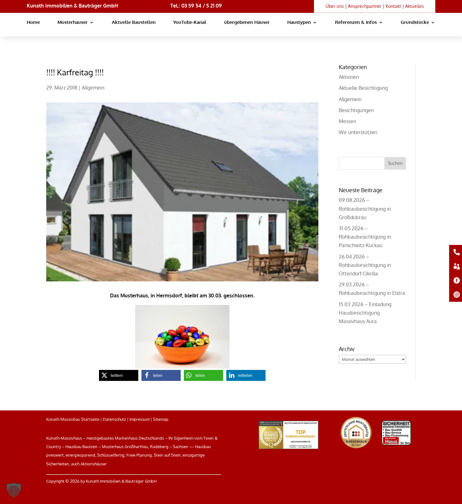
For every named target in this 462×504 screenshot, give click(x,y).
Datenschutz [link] (114, 419)
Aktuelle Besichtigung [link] (363, 88)
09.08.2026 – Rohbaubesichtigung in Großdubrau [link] (365, 208)
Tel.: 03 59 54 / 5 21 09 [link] (196, 6)
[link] (182, 336)
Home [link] (33, 22)
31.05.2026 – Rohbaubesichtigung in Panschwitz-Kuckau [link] (365, 236)
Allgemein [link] (93, 87)
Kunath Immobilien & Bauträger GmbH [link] (72, 6)
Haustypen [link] (299, 22)
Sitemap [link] (160, 419)
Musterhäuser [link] (73, 22)
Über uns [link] (335, 6)
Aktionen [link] (349, 77)
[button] (395, 163)
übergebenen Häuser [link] (247, 22)
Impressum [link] (139, 419)
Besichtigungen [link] (356, 110)
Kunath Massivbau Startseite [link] (72, 419)
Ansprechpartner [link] (365, 6)
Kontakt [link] (393, 6)
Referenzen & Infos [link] (356, 22)
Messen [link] (347, 121)
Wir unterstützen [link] (358, 132)
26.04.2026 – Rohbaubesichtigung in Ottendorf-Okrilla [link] (365, 265)
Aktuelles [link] (414, 6)
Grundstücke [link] (415, 22)
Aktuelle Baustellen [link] (134, 22)
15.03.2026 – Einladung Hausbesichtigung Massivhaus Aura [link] (365, 312)
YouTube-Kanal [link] (189, 22)
